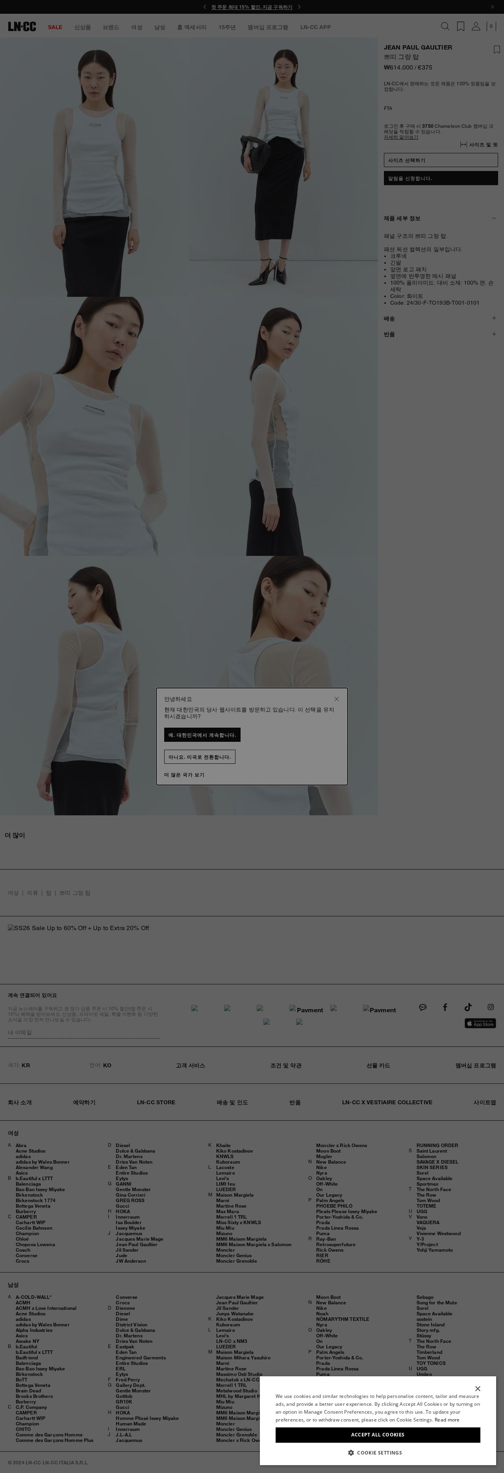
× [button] (477, 1389)
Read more (447, 1419)
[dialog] (378, 1420)
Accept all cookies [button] (377, 1434)
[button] (378, 1452)
